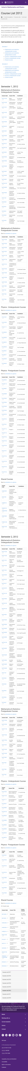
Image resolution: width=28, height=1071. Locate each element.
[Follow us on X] (10, 1035)
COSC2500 (4, 922)
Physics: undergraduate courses (13, 56)
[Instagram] (17, 1035)
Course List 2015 (6, 979)
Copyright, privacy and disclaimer (9, 1059)
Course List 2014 (6, 983)
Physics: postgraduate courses (12, 58)
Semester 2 (5, 64)
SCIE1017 (4, 943)
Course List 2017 (6, 972)
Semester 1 (5, 46)
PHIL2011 (4, 939)
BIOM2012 (4, 962)
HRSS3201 (4, 956)
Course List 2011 (6, 994)
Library (3, 1025)
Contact (4, 1029)
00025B (7, 1050)
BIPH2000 (4, 914)
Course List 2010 (6, 998)
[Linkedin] (6, 1035)
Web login (4, 1040)
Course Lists (17, 17)
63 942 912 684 (7, 1047)
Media (3, 1014)
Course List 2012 (6, 990)
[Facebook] (3, 1035)
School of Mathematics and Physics (12, 7)
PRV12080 (7, 1053)
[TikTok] (20, 1035)
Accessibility (4, 1061)
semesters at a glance (10, 233)
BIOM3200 (4, 966)
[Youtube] (13, 1035)
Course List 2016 (6, 976)
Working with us (6, 1018)
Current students (8, 17)
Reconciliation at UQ (11, 1010)
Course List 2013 (6, 987)
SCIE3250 (4, 948)
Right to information (6, 1064)
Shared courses (9, 60)
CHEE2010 (4, 931)
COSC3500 (4, 927)
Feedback (4, 1067)
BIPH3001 (4, 918)
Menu (2, 2)
